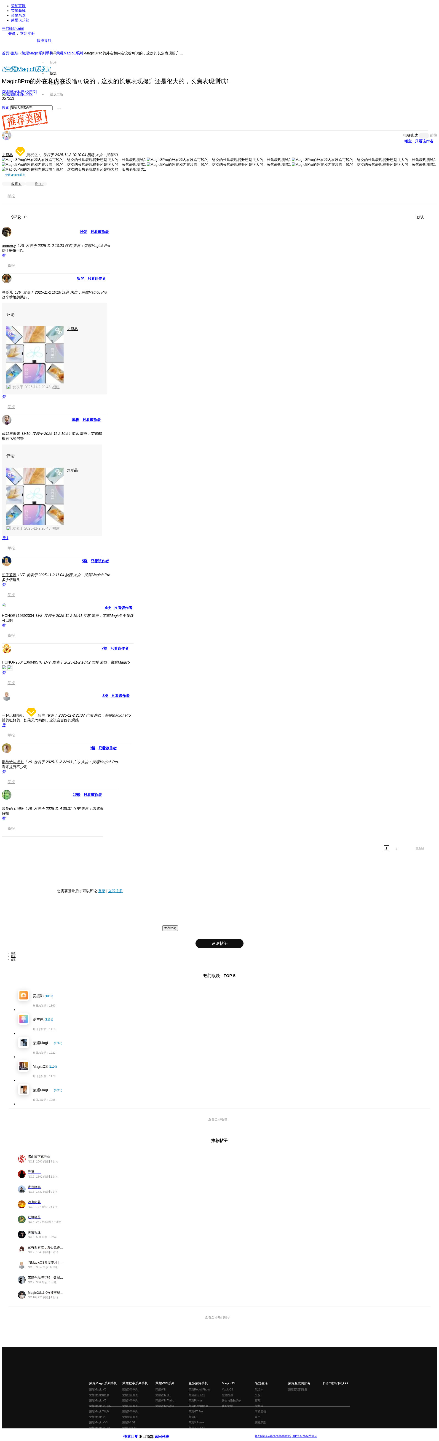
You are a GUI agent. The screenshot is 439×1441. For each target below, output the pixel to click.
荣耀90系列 (129, 1428)
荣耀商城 (18, 11)
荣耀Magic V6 (97, 1389)
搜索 (5, 108)
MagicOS (227, 1389)
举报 (11, 196)
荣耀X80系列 (197, 1395)
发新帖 (420, 848)
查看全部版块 (217, 1119)
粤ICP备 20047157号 (304, 1436)
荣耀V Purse (196, 1422)
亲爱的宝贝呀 (13, 809)
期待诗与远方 (13, 762)
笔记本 (259, 1389)
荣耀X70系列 (197, 1428)
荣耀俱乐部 (20, 20)
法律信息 (204, 1432)
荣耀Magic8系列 (69, 53)
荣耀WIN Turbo (164, 1400)
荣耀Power (195, 1400)
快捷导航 (44, 41)
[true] (59, 108)
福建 (56, 387)
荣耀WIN (160, 1389)
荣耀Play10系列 (198, 1406)
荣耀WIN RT (163, 1395)
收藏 (16, 184)
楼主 (408, 141)
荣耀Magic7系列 (99, 1411)
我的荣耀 (227, 1406)
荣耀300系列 (130, 1406)
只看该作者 (424, 141)
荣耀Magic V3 (97, 1417)
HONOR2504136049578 (22, 662)
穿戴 (257, 1400)
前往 (433, 135)
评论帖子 (219, 943)
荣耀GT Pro (196, 1411)
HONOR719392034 (18, 616)
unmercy (9, 246)
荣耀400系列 (130, 1400)
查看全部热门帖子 (217, 1317)
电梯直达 (410, 135)
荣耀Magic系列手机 (37, 53)
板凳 (80, 278)
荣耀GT (193, 1417)
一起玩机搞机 (13, 715)
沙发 (83, 232)
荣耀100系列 (130, 1417)
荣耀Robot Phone (200, 1389)
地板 (75, 420)
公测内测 (227, 1395)
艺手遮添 (9, 575)
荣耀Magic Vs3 (98, 1422)
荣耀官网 (18, 6)
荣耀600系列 (130, 1389)
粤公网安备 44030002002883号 (273, 1436)
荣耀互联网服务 (297, 1389)
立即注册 (27, 33)
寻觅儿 (7, 292)
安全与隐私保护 (231, 1400)
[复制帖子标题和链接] (19, 92)
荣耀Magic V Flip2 (100, 1406)
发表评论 (170, 928)
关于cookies (191, 1432)
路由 (257, 1417)
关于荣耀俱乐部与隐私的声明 (166, 1432)
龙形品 (7, 155)
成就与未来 (11, 434)
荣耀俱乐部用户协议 (135, 1432)
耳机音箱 (260, 1411)
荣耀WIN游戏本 (164, 1406)
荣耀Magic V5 (97, 1400)
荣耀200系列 (130, 1411)
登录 (12, 33)
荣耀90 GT (128, 1422)
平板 (257, 1395)
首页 (53, 52)
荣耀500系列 (130, 1395)
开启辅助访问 (13, 29)
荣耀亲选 (18, 15)
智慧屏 (259, 1406)
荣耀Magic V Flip (99, 1428)
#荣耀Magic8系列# (26, 69)
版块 (15, 53)
